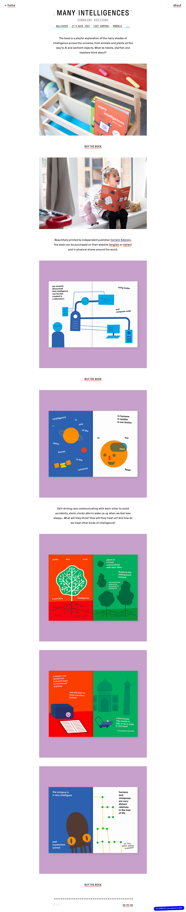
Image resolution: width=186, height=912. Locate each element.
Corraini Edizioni (121, 240)
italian (127, 244)
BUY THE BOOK (93, 146)
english (114, 244)
